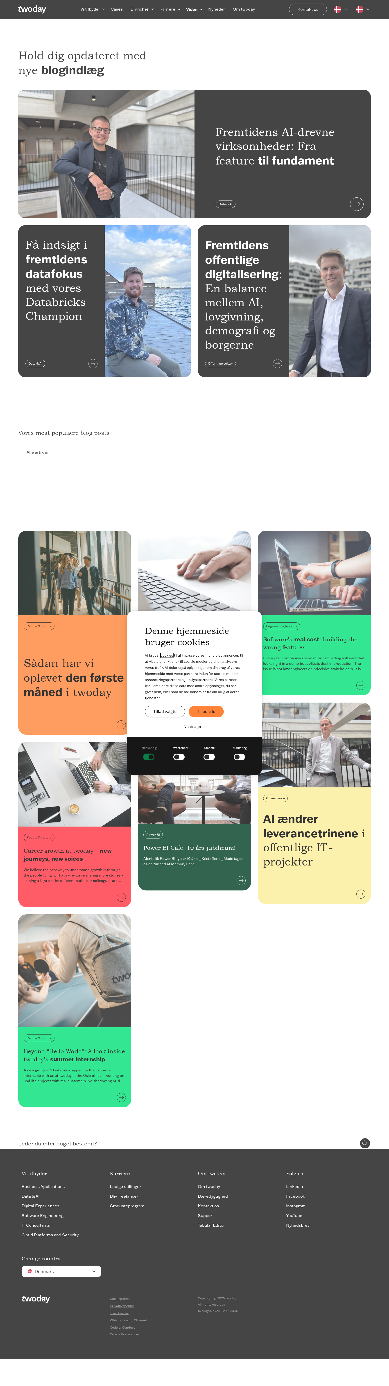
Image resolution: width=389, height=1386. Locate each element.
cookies (167, 655)
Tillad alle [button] (206, 711)
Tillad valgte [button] (165, 711)
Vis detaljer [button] (193, 727)
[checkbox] (149, 753)
